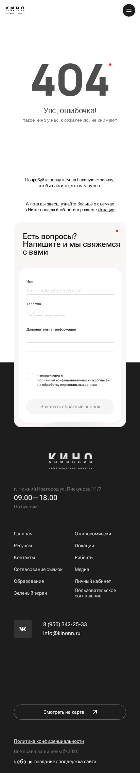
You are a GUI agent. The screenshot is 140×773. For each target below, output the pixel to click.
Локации (106, 209)
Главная (23, 533)
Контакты (24, 557)
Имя (30, 281)
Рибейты (84, 557)
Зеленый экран (30, 593)
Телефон (34, 304)
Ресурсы (23, 545)
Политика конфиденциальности (49, 741)
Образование (29, 581)
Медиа (82, 569)
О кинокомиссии (93, 533)
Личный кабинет (93, 581)
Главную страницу (95, 179)
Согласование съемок (38, 569)
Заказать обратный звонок (70, 406)
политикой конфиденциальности (64, 380)
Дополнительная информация (51, 329)
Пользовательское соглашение (95, 593)
